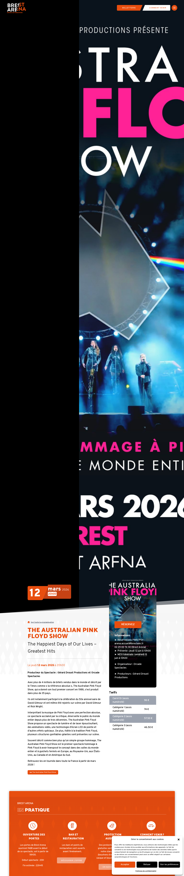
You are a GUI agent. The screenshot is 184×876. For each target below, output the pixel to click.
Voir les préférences (169, 864)
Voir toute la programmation (42, 622)
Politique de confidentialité (146, 871)
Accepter (125, 864)
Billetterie (129, 8)
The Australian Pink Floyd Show (44, 772)
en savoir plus (111, 867)
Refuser (146, 864)
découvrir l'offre (71, 860)
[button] (178, 839)
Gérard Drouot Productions (73, 672)
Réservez (128, 624)
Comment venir (157, 8)
